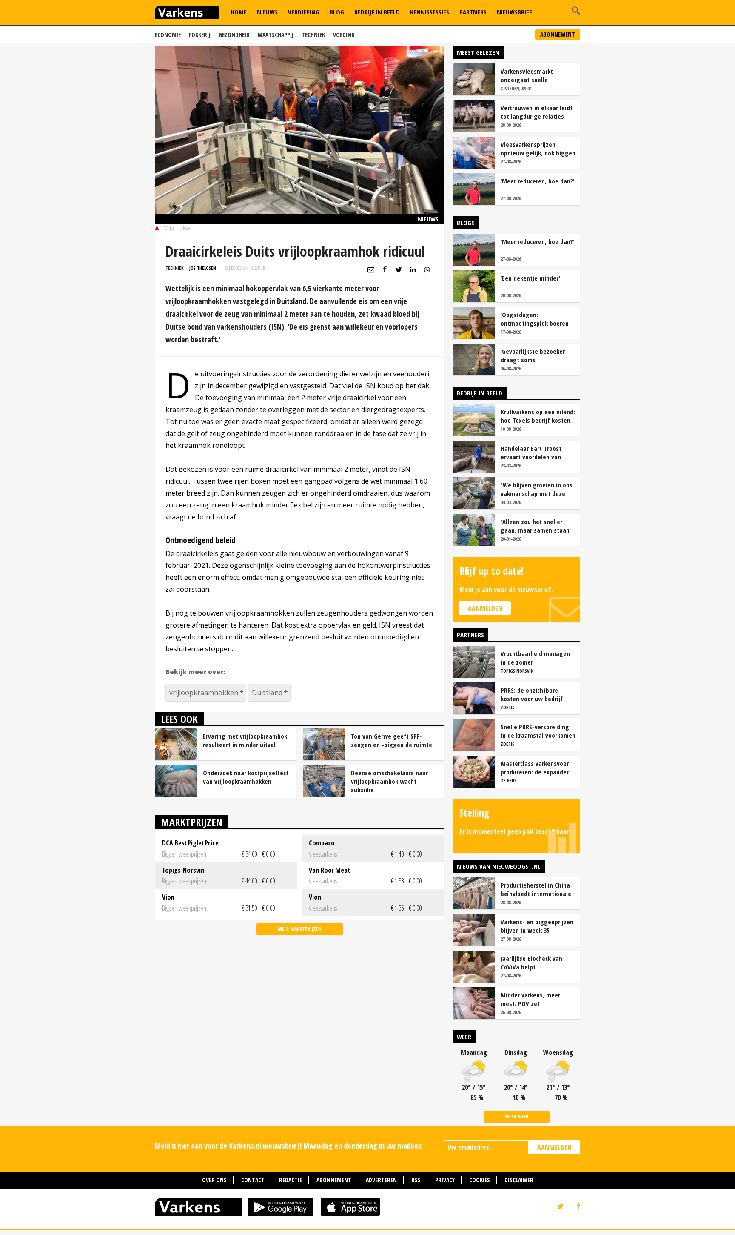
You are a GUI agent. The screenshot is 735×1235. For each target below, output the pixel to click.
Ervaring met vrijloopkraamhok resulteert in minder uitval (245, 740)
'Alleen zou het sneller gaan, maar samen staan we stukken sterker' (535, 525)
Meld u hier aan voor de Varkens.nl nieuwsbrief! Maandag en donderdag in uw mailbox (288, 1145)
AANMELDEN (554, 1147)
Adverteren (381, 1180)
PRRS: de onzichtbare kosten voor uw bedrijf (532, 694)
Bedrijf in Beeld (377, 12)
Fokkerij (200, 35)
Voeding (344, 35)
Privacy (445, 1180)
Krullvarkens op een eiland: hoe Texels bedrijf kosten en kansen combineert (538, 415)
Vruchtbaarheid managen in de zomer (535, 657)
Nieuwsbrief (514, 12)
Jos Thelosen (202, 268)
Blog (337, 12)
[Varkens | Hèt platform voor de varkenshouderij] (187, 13)
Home (239, 12)
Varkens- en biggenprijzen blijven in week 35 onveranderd (537, 925)
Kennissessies (429, 12)
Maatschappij (275, 35)
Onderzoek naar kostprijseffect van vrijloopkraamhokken (245, 776)
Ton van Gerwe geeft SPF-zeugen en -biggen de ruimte (391, 740)
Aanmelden (485, 608)
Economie (168, 35)
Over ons (214, 1180)
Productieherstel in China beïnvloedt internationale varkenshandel (536, 889)
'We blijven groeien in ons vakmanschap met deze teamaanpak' (537, 489)
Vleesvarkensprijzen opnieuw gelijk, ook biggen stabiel (538, 148)
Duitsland (267, 692)
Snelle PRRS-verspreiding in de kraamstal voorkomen (538, 730)
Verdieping (303, 12)
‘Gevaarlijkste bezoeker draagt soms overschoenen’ (533, 355)
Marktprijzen (191, 822)
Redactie (290, 1180)
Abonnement (557, 34)
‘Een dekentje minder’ (530, 278)
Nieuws (267, 12)
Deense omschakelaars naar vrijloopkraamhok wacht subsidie (389, 781)
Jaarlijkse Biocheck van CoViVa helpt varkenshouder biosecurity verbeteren (537, 962)
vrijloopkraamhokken (203, 692)
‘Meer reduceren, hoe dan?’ (537, 181)
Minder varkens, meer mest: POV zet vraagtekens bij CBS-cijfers (538, 999)
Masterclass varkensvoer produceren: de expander (535, 767)
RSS (416, 1180)
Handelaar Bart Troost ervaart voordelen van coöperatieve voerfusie (532, 452)
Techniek (313, 35)
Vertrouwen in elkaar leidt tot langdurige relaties (537, 111)
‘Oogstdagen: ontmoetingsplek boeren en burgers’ (535, 318)
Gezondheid (234, 35)
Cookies (479, 1180)
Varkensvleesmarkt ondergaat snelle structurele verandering (533, 75)
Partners (473, 12)
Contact (253, 1180)
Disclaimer (518, 1180)
